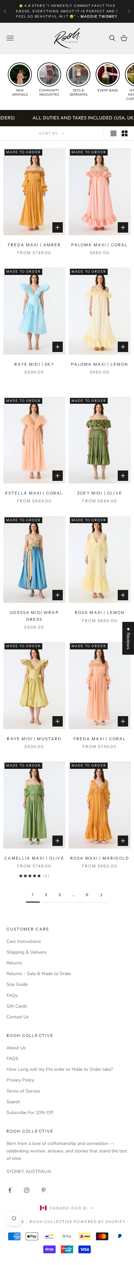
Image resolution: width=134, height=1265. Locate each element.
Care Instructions (24, 941)
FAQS (13, 1058)
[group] (20, 79)
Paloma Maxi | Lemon (99, 364)
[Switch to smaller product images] (124, 133)
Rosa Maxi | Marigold (99, 858)
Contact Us (18, 1017)
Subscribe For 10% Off (30, 1112)
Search (13, 1102)
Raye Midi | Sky (34, 364)
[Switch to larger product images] (113, 133)
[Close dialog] (129, 1174)
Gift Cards (17, 1006)
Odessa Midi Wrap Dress (34, 615)
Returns (14, 963)
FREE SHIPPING (30, 6)
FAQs (12, 995)
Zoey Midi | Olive (99, 493)
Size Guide (17, 984)
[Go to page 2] (101, 895)
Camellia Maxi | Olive (34, 858)
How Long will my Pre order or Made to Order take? (60, 1069)
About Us (16, 1048)
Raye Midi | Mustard (34, 738)
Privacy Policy (20, 1080)
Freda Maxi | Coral (100, 738)
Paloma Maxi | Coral (99, 244)
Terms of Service (23, 1091)
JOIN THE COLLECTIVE (34, 1240)
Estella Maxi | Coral (34, 493)
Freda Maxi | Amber (34, 244)
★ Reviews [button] (128, 638)
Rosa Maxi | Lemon (100, 612)
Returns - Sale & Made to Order (39, 974)
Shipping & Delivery (27, 952)
